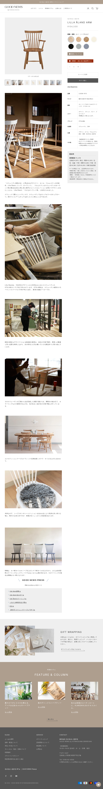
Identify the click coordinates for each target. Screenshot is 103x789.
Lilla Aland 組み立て (16, 595)
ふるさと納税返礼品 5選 (17, 602)
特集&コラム (49, 8)
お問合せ (39, 749)
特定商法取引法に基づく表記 (14, 759)
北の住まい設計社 (73, 19)
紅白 (11, 606)
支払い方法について (11, 746)
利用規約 (8, 752)
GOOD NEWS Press (28, 769)
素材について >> (76, 54)
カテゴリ (34, 8)
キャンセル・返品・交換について (15, 749)
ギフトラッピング (42, 739)
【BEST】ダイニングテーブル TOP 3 (22, 610)
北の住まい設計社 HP (12, 769)
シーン (41, 8)
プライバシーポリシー (12, 756)
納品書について (41, 746)
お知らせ (58, 8)
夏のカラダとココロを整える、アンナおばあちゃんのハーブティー (17, 705)
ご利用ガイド (67, 8)
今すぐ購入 (83, 80)
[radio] (70, 39)
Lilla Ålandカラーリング (17, 599)
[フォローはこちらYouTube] (16, 776)
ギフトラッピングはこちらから (71, 649)
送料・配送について (11, 742)
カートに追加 (82, 74)
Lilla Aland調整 (14, 591)
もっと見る (8, 712)
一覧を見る (50, 719)
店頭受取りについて (42, 742)
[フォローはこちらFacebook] (6, 776)
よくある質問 (9, 739)
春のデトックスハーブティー (50, 703)
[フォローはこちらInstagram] (11, 776)
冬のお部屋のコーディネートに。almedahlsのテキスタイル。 (84, 705)
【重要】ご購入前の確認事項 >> (81, 61)
